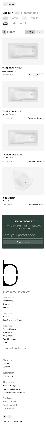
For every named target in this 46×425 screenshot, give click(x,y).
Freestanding (8, 301)
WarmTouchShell (10, 339)
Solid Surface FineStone (12, 320)
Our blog (7, 398)
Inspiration (8, 372)
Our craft (6, 367)
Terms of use (18, 421)
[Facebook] (5, 417)
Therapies (8, 382)
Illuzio (5, 342)
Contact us (9, 408)
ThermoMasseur (9, 329)
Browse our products (16, 291)
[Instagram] (9, 417)
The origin (7, 363)
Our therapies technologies (14, 392)
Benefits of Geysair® (11, 386)
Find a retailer (10, 401)
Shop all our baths (14, 348)
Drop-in (6, 304)
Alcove (5, 307)
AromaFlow (7, 332)
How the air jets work (11, 389)
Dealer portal (10, 405)
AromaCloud (8, 336)
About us (7, 360)
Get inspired (8, 376)
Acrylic (5, 316)
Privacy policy (7, 421)
